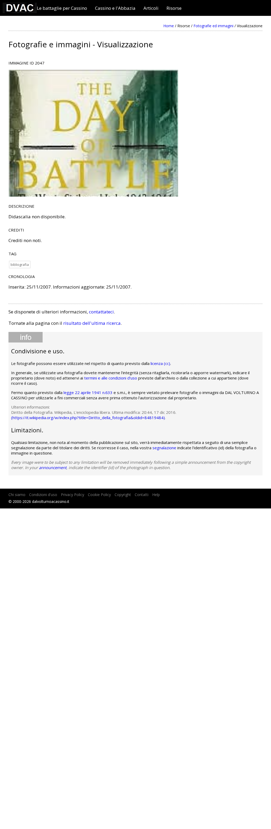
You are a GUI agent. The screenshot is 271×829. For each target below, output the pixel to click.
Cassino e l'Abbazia (115, 8)
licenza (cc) (160, 363)
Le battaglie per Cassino (62, 8)
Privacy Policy (72, 494)
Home (168, 25)
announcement (52, 467)
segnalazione (164, 447)
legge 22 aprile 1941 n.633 (88, 392)
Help (156, 494)
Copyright (123, 494)
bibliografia (20, 264)
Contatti (141, 494)
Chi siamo (16, 494)
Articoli (151, 8)
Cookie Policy (99, 494)
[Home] (20, 11)
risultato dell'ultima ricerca (92, 323)
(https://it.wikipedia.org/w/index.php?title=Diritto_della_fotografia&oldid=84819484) (88, 417)
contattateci (101, 312)
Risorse (174, 8)
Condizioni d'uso (43, 494)
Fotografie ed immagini (213, 25)
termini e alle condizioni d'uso (110, 378)
